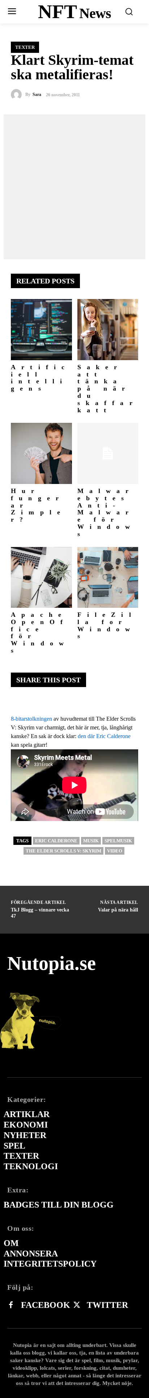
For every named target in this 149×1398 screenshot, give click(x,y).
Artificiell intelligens (40, 377)
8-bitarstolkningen (31, 719)
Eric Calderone (56, 840)
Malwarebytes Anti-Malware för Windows (106, 512)
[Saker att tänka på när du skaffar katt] (108, 329)
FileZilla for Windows (107, 625)
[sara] (18, 94)
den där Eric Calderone (104, 736)
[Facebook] (10, 1305)
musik (91, 840)
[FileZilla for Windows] (108, 577)
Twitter (107, 1305)
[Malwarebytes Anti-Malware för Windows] (108, 453)
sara (37, 94)
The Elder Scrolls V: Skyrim (63, 851)
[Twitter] (76, 1305)
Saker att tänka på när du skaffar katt (107, 388)
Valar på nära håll (118, 910)
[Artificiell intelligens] (41, 329)
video (114, 851)
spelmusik (118, 840)
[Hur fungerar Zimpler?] (41, 453)
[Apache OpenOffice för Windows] (41, 577)
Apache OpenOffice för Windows (40, 632)
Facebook (45, 1305)
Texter (25, 47)
